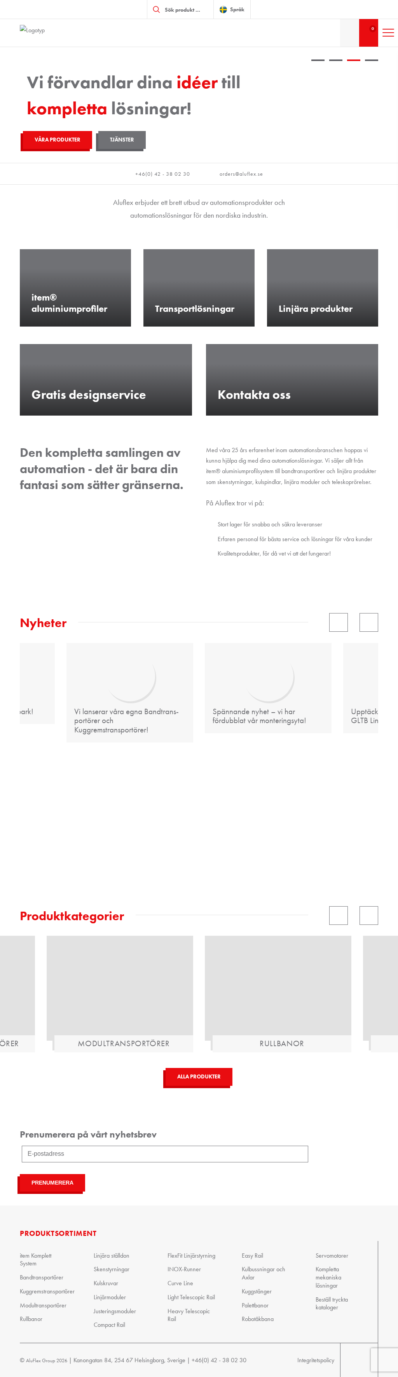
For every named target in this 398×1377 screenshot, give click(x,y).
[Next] (369, 622)
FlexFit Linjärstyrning (191, 1255)
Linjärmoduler (110, 1297)
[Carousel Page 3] (353, 68)
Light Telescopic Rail (191, 1297)
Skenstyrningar (111, 1269)
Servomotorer (332, 1255)
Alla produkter (199, 1067)
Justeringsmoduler (115, 1311)
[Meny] (388, 32)
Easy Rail (252, 1255)
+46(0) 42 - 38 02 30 (162, 173)
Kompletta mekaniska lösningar (328, 1277)
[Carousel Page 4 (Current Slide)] (371, 68)
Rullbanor (31, 1319)
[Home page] (59, 33)
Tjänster (122, 139)
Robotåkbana (258, 1319)
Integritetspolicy (315, 1360)
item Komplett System (35, 1259)
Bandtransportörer (41, 1277)
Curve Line (180, 1283)
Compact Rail (109, 1325)
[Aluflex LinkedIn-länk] (362, 1360)
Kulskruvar (106, 1283)
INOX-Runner (184, 1269)
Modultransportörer (43, 1305)
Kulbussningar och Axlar (263, 1273)
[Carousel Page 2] (335, 68)
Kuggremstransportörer (45, 1291)
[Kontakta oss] (349, 33)
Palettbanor (255, 1305)
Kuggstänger (257, 1291)
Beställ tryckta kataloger (332, 1303)
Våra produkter (57, 139)
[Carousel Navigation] (199, 622)
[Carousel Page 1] (318, 68)
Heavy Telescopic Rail (189, 1315)
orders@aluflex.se (241, 173)
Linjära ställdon (111, 1255)
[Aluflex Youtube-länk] (347, 1360)
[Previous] (338, 622)
